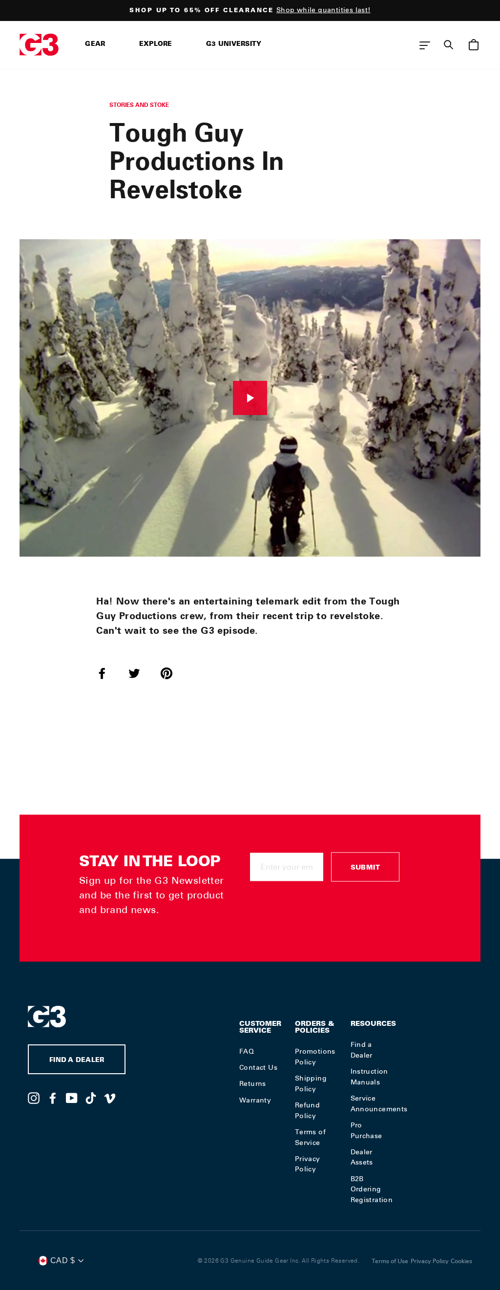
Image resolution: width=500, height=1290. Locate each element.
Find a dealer (76, 1061)
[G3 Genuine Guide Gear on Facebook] (53, 1097)
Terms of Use (390, 1261)
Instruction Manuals (369, 1076)
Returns (252, 1083)
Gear (95, 45)
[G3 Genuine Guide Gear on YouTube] (72, 1097)
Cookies (461, 1261)
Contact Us (258, 1067)
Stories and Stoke (139, 104)
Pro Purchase (366, 1130)
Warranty (255, 1100)
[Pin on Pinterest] (172, 672)
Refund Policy (307, 1110)
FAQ (246, 1051)
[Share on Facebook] (108, 672)
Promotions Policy (315, 1056)
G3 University (233, 45)
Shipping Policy (311, 1083)
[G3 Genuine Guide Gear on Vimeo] (110, 1097)
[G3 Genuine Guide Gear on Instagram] (34, 1097)
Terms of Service (310, 1137)
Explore (155, 45)
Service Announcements (379, 1103)
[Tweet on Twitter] (140, 672)
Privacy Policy (307, 1164)
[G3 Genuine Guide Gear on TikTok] (91, 1097)
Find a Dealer (362, 1049)
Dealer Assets (362, 1157)
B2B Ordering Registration (372, 1189)
